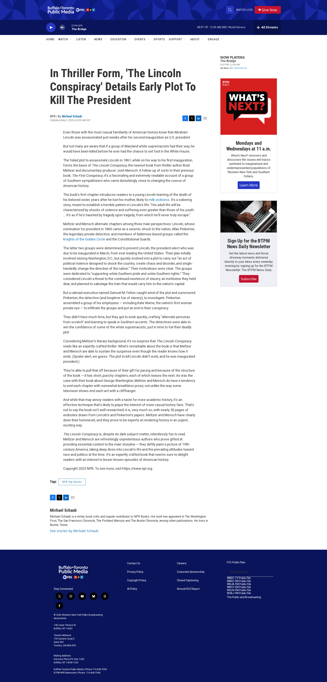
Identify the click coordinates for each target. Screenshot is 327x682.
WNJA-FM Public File (239, 584)
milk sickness (159, 200)
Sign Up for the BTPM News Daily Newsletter (248, 243)
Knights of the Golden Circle (84, 239)
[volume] (62, 27)
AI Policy (132, 588)
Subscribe (249, 279)
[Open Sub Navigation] (70, 39)
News (98, 39)
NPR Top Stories (72, 481)
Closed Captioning (188, 580)
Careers (181, 563)
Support (175, 39)
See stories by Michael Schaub (74, 531)
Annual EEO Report (188, 588)
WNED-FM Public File (239, 581)
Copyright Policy (136, 580)
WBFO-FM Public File (239, 587)
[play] (51, 27)
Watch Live (244, 9)
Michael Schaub (72, 116)
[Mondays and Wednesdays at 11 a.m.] (248, 106)
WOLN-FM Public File (239, 590)
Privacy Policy (135, 571)
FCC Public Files (236, 562)
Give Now (269, 10)
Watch (63, 39)
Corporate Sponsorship (191, 571)
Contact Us (133, 563)
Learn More (249, 185)
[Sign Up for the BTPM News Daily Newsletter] (248, 216)
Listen (81, 39)
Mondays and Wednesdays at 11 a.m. (248, 146)
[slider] (68, 27)
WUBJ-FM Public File (239, 593)
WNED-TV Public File (239, 578)
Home (50, 39)
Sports (159, 39)
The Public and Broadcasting (244, 597)
